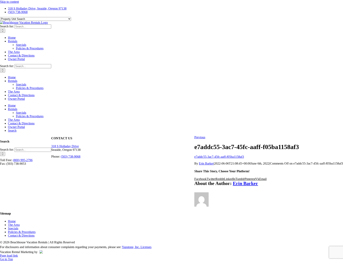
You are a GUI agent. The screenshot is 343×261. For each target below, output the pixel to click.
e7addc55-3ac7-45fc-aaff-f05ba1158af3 (219, 156)
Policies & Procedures (22, 232)
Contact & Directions (21, 235)
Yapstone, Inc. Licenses (136, 247)
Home (12, 221)
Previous (199, 137)
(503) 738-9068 (70, 156)
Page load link (9, 255)
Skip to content (9, 1)
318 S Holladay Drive (65, 146)
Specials (13, 228)
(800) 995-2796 (23, 160)
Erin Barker (206, 163)
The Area (14, 224)
